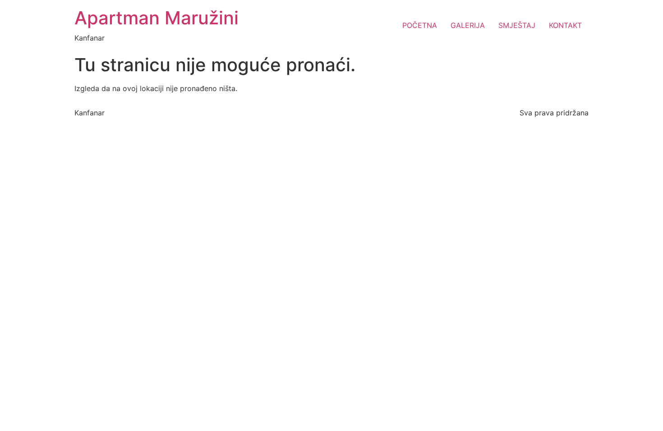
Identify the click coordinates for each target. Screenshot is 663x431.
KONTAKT (565, 25)
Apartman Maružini (156, 18)
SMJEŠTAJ (516, 25)
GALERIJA (468, 25)
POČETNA (419, 25)
